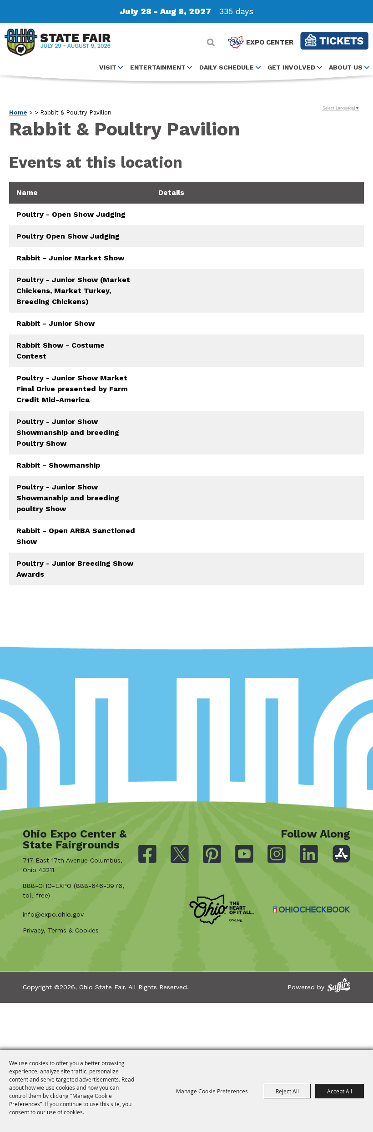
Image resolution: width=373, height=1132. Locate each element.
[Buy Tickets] (334, 40)
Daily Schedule (226, 67)
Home (18, 112)
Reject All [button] (287, 1091)
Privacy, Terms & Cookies (61, 930)
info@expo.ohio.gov (53, 914)
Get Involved (291, 67)
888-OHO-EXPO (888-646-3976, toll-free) (73, 890)
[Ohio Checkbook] (311, 909)
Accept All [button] (339, 1091)
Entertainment (158, 67)
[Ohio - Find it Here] (221, 909)
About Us (346, 67)
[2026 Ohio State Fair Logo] (58, 44)
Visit (107, 67)
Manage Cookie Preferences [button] (212, 1091)
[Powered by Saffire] (339, 984)
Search (211, 42)
